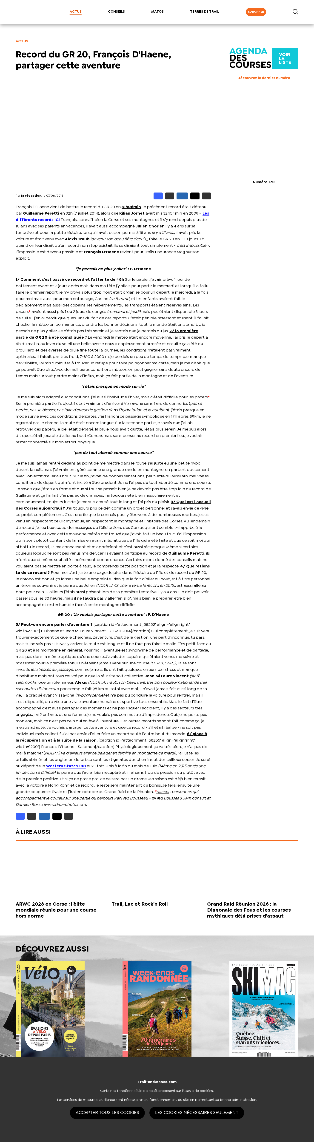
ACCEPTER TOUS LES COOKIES (107, 1113)
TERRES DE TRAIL (204, 11)
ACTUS (76, 11)
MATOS (157, 11)
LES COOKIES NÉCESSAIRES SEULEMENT (196, 1113)
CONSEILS (116, 11)
